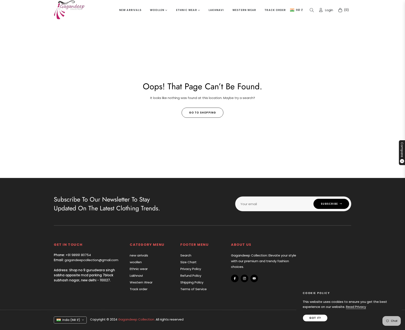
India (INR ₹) (71, 320)
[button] (311, 10)
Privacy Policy (190, 269)
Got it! (315, 318)
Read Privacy (356, 307)
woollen (136, 262)
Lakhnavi (136, 275)
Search (185, 255)
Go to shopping (202, 112)
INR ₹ (299, 10)
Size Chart (188, 262)
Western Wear (141, 282)
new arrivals (139, 255)
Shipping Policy (191, 282)
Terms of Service (193, 289)
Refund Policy (190, 275)
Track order (138, 289)
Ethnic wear (139, 269)
